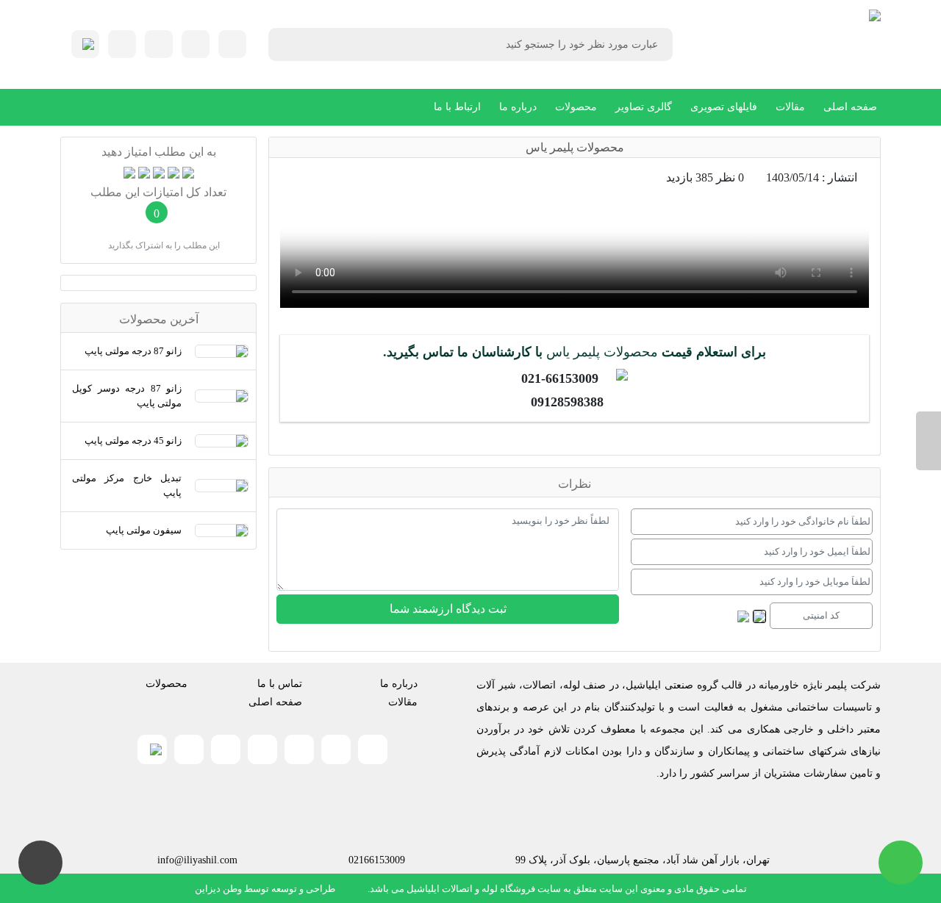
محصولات (576, 106)
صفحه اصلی (850, 106)
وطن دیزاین (218, 888)
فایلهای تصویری (723, 106)
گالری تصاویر (643, 106)
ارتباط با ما (457, 106)
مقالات (790, 106)
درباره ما (518, 106)
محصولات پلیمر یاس (602, 352)
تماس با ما (279, 683)
